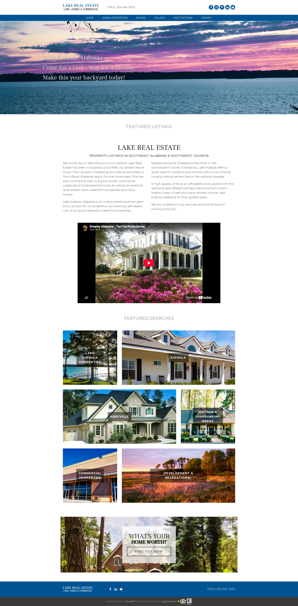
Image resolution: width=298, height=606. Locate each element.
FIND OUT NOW (149, 551)
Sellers (159, 17)
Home (89, 17)
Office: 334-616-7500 (121, 7)
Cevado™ (130, 601)
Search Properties (115, 17)
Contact (206, 17)
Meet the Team (183, 17)
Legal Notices (168, 601)
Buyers (141, 17)
